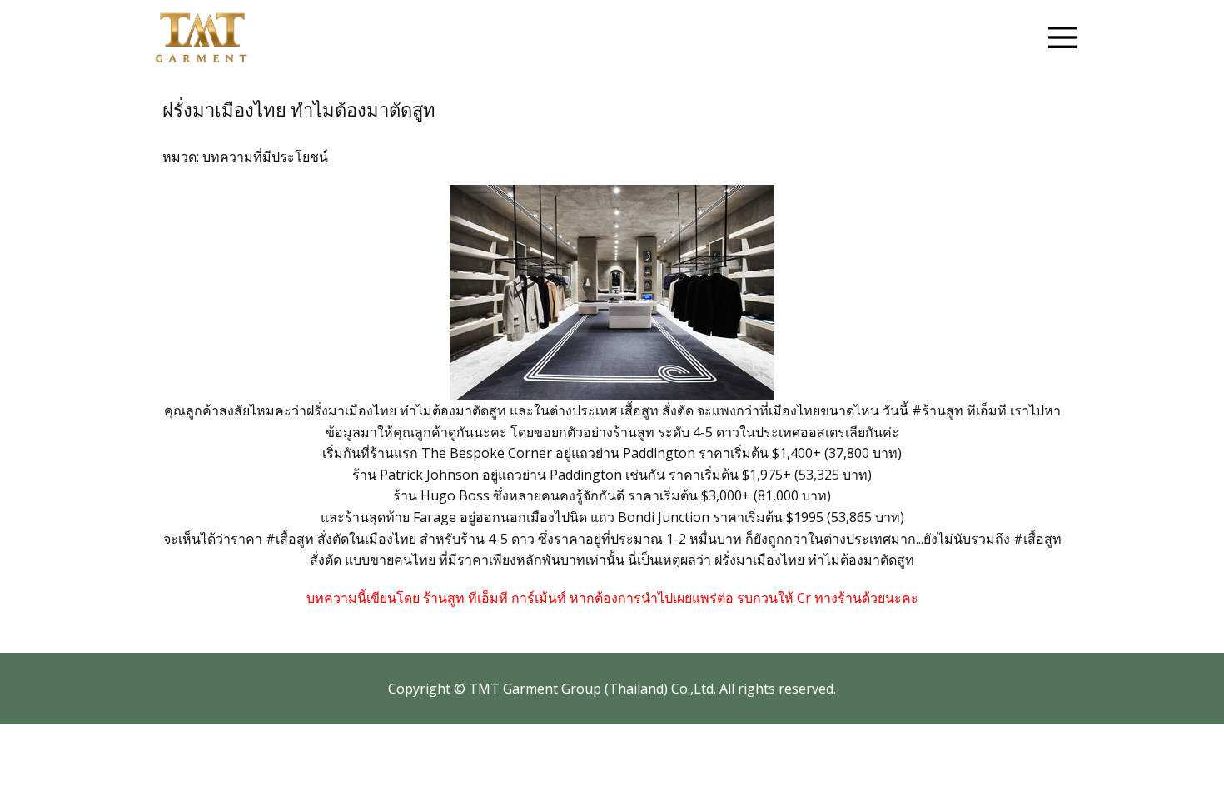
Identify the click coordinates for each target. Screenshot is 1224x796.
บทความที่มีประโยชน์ (265, 156)
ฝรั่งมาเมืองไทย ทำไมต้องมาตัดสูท (298, 110)
